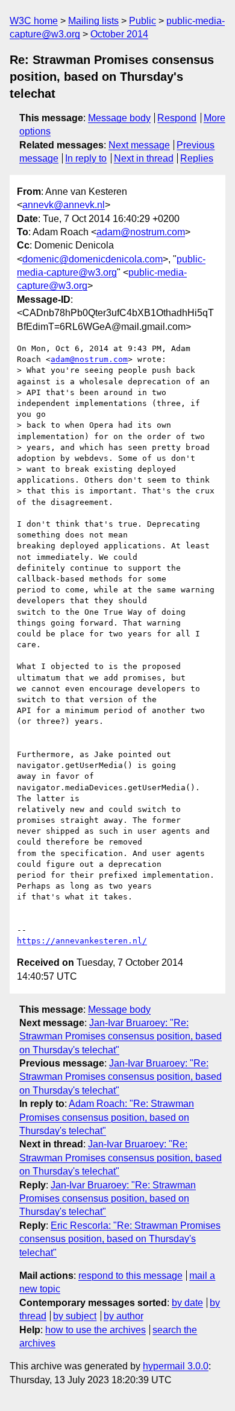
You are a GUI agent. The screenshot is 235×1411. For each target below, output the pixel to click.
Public (142, 21)
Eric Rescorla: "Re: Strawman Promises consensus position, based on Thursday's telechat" (120, 1239)
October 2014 (119, 34)
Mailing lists (93, 21)
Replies (196, 158)
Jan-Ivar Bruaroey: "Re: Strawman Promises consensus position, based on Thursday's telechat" (120, 1036)
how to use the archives (95, 1330)
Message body (119, 118)
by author (123, 1316)
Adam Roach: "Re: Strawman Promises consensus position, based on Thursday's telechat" (106, 1117)
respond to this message (130, 1275)
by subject (74, 1316)
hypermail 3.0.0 (175, 1366)
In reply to (86, 158)
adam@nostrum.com (140, 232)
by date (187, 1303)
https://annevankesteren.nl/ (82, 940)
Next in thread (144, 158)
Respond (176, 118)
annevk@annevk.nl (63, 205)
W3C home (34, 21)
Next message (139, 145)
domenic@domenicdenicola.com (92, 259)
